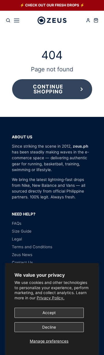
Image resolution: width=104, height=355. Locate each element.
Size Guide (21, 231)
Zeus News (22, 254)
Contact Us (22, 262)
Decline (49, 327)
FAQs (16, 223)
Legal (17, 239)
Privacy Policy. (50, 298)
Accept (49, 312)
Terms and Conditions (32, 246)
